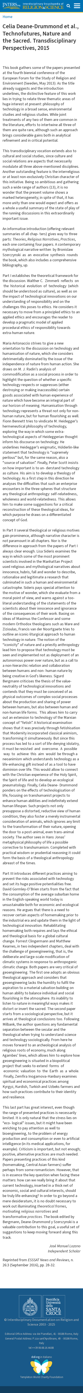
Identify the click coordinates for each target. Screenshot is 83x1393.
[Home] (33, 6)
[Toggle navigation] (77, 5)
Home (7, 16)
